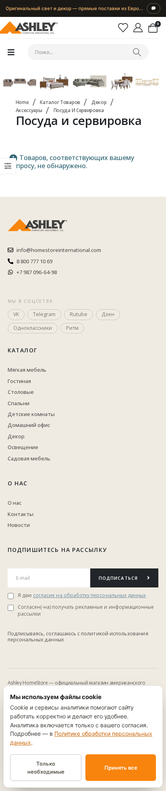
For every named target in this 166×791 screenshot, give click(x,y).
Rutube (78, 314)
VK (16, 314)
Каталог (22, 350)
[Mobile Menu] (11, 52)
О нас (18, 483)
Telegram (44, 314)
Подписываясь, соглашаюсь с (44, 633)
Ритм (72, 328)
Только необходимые (45, 767)
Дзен (108, 314)
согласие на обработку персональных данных (89, 595)
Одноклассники (32, 328)
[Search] (137, 52)
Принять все (120, 767)
